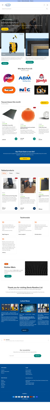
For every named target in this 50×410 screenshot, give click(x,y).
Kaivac (2, 380)
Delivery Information (25, 0)
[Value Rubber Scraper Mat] (9, 113)
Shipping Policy (28, 372)
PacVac (2, 387)
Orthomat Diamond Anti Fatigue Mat (9, 195)
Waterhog (3, 381)
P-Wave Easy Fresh (42, 127)
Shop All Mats (29, 62)
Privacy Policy (28, 370)
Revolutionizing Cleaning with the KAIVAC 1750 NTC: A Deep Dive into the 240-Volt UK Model (27, 318)
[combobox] (25, 8)
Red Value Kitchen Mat (25, 197)
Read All (24, 330)
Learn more (5, 29)
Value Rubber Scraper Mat (7, 125)
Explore (8, 276)
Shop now (25, 158)
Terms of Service (29, 374)
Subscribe (38, 355)
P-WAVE (22, 124)
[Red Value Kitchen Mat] (28, 185)
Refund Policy (28, 371)
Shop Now (5, 63)
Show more (44, 102)
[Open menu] (2, 5)
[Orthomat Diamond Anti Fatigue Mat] (9, 184)
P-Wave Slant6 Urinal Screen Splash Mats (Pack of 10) (27, 128)
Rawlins (3, 122)
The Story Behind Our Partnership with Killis (9, 314)
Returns (31, 0)
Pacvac (10, 173)
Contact (19, 0)
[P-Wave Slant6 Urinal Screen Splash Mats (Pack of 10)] (28, 114)
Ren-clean (3, 384)
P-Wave (17, 173)
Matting (4, 173)
